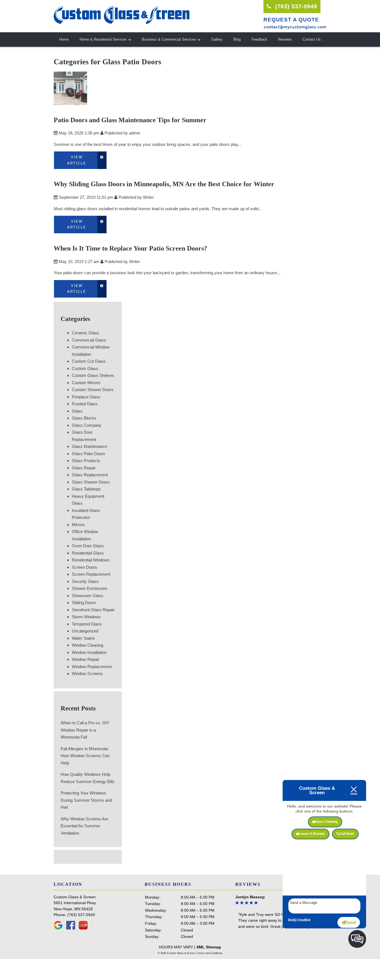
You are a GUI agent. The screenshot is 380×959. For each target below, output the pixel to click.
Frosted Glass (85, 403)
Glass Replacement (90, 474)
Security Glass (85, 581)
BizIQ (292, 920)
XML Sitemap (208, 947)
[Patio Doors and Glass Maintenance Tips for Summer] (70, 101)
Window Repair (85, 659)
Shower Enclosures (89, 588)
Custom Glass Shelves (93, 375)
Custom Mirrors (86, 382)
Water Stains (83, 638)
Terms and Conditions (210, 953)
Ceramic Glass (85, 332)
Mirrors (78, 524)
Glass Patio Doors (88, 453)
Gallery (217, 39)
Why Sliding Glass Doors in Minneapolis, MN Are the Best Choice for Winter (164, 184)
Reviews (285, 39)
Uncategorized (85, 631)
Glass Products (86, 460)
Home (64, 39)
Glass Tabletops (86, 489)
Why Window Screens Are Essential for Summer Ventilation (84, 825)
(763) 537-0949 (295, 6)
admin (134, 133)
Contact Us (312, 39)
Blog (237, 39)
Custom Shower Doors (92, 389)
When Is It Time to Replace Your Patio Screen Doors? (130, 248)
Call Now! (346, 834)
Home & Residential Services (103, 39)
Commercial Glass (89, 340)
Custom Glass (85, 368)
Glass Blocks (84, 418)
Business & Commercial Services (169, 39)
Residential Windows (91, 560)
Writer (148, 197)
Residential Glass (88, 553)
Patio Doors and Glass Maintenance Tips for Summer (130, 120)
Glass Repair (84, 467)
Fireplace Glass (86, 396)
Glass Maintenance (89, 446)
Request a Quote (291, 20)
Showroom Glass (87, 595)
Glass (77, 411)
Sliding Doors (84, 602)
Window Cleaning (87, 645)
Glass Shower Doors (91, 482)
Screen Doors (84, 567)
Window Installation (89, 652)
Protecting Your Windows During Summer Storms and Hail (86, 800)
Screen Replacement (91, 574)
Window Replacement (92, 666)
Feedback (259, 39)
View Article (76, 160)
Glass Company (87, 425)
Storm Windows (86, 616)
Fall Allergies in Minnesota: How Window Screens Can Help (85, 755)
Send (351, 922)
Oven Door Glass (88, 545)
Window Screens (87, 673)
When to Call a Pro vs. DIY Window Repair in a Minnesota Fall (85, 729)
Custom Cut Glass (89, 361)
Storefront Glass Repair (93, 609)
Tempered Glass (87, 624)
